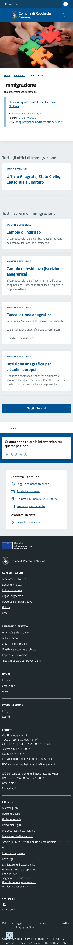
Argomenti (19, 75)
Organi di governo (12, 596)
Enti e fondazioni (12, 590)
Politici (6, 607)
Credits (64, 923)
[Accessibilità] (9, 935)
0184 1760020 (22, 749)
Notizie (6, 680)
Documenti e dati (12, 584)
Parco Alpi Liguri (11, 825)
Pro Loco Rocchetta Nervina (18, 830)
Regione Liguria (12, 4)
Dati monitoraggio (12, 923)
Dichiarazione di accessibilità (18, 864)
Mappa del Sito (25, 927)
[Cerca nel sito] (62, 15)
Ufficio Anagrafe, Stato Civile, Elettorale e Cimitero (34, 104)
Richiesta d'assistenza (15, 886)
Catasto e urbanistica (14, 644)
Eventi (6, 716)
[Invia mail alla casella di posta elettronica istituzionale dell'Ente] (31, 758)
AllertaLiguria (10, 808)
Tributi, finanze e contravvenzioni (21, 660)
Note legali (8, 859)
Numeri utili (9, 788)
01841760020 (27, 117)
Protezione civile (11, 819)
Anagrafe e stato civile (19, 225)
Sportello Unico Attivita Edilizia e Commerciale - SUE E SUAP (36, 845)
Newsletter (8, 909)
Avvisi (5, 691)
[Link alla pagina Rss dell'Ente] (4, 904)
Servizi (42, 923)
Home (7, 75)
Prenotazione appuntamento (19, 882)
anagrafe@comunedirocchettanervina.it (39, 122)
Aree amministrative (14, 579)
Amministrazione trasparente (19, 869)
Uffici (5, 613)
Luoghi (6, 711)
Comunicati (8, 686)
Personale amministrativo (17, 601)
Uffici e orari (9, 783)
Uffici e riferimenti (17, 169)
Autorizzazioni (10, 638)
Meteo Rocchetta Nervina (17, 836)
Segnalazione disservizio (16, 878)
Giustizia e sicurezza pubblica (19, 649)
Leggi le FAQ (9, 874)
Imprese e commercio (14, 655)
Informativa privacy (13, 853)
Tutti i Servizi (36, 408)
